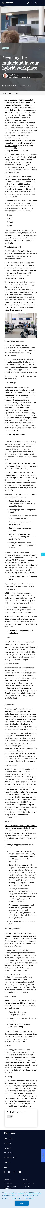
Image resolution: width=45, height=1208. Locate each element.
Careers (7, 1162)
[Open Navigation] (42, 3)
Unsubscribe (26, 1186)
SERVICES (7, 1143)
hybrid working (11, 145)
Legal (6, 1167)
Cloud (10, 1116)
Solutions (8, 1153)
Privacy (24, 1180)
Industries (8, 1138)
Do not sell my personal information (11, 1187)
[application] (22, 1198)
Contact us (7, 1180)
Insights (7, 1148)
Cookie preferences (28, 1183)
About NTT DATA (10, 1157)
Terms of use (8, 1183)
